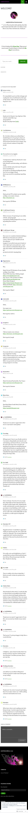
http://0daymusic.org (8, 198)
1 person (9, 457)
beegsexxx (5, 346)
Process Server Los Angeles (10, 154)
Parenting (5, 433)
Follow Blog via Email (6, 783)
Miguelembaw (6, 261)
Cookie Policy (5, 807)
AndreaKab (6, 299)
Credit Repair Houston (9, 210)
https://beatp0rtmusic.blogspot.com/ (12, 283)
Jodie (4, 110)
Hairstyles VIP (6, 524)
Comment (22, 740)
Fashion (5, 548)
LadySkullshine (5, 1)
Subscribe (22, 61)
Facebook (3, 801)
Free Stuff (5, 462)
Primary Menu (26, 2)
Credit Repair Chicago (8, 230)
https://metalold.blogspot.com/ (11, 408)
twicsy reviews (6, 90)
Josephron (5, 322)
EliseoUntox (6, 395)
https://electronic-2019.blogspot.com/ (13, 334)
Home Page (16, 46)
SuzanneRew (6, 371)
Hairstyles (5, 646)
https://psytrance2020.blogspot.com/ (13, 383)
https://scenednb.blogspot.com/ (11, 276)
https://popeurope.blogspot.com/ (11, 279)
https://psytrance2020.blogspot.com (12, 310)
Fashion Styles (6, 586)
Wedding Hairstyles (8, 666)
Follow (3, 793)
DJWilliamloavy (7, 185)
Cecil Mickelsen (7, 130)
